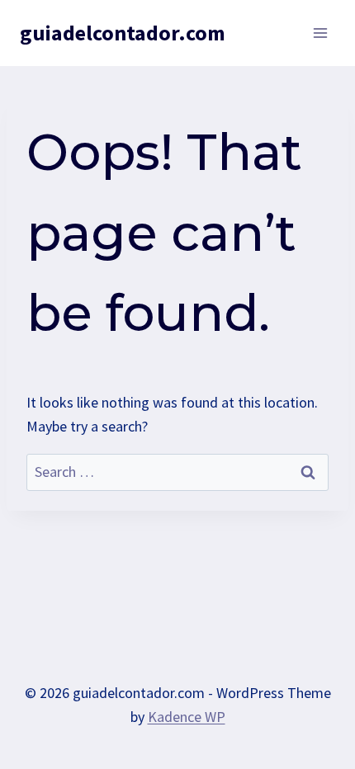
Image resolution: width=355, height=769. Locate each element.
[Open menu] (320, 32)
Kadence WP (186, 716)
